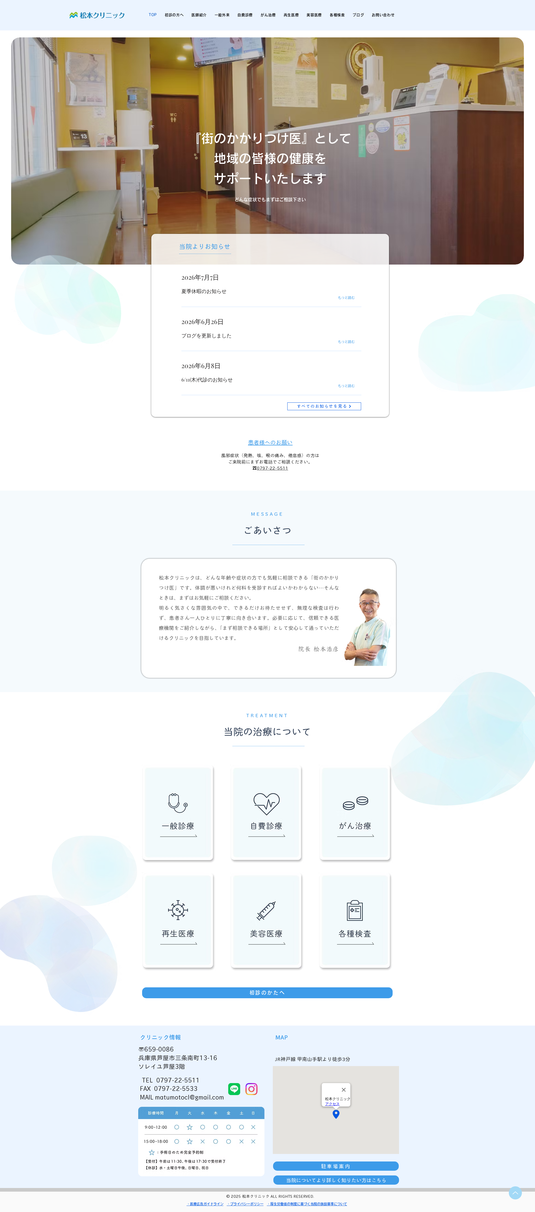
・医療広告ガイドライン (205, 1204)
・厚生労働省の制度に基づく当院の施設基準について (307, 1204)
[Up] (515, 1192)
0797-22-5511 (272, 468)
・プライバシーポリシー (245, 1204)
